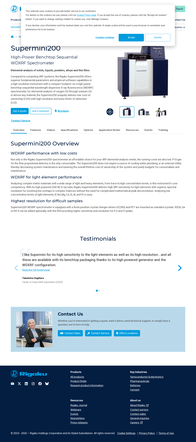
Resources (132, 130)
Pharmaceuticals (139, 381)
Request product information (86, 385)
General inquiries (139, 418)
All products (77, 376)
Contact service (139, 409)
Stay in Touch (175, 8)
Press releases (79, 422)
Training (163, 130)
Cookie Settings (126, 433)
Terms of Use (166, 433)
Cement (134, 389)
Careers (135, 422)
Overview (19, 130)
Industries (177, 27)
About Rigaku (138, 405)
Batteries (135, 385)
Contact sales (138, 413)
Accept (131, 37)
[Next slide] (179, 268)
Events (148, 130)
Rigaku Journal (78, 405)
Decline (158, 37)
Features (35, 130)
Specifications (69, 130)
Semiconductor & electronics (146, 376)
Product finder (78, 381)
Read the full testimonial (36, 269)
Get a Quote (19, 111)
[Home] (12, 37)
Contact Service (20, 120)
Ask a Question (40, 111)
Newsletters (77, 418)
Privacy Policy (147, 433)
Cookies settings (105, 37)
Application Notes (109, 130)
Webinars (75, 409)
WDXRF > (17, 27)
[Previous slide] (16, 268)
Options (88, 130)
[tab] (97, 291)
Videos (51, 130)
